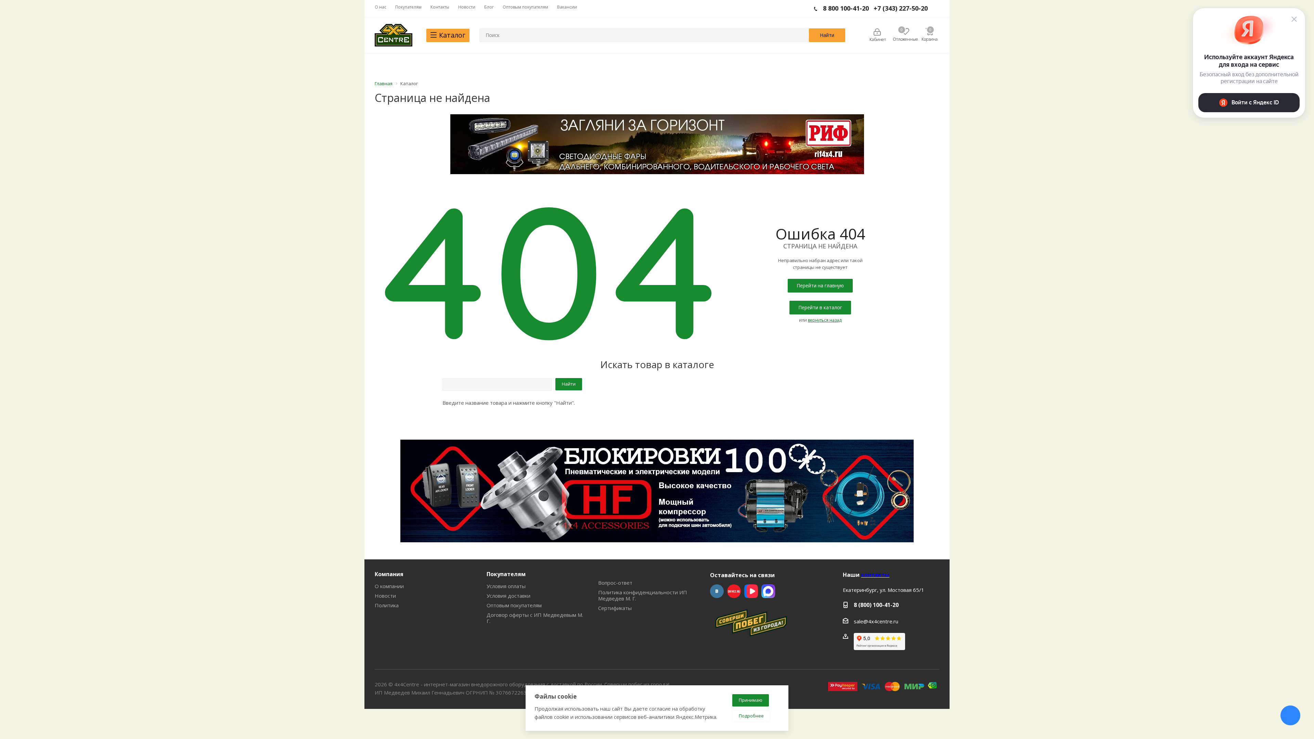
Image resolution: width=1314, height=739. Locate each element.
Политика (387, 605)
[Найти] (827, 35)
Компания (389, 574)
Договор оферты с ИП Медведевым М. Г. (535, 617)
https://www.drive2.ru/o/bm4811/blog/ (734, 591)
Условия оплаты (506, 586)
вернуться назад (824, 320)
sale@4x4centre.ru (876, 621)
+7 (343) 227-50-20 (901, 8)
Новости (385, 595)
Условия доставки (508, 595)
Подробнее (751, 716)
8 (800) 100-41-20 (876, 605)
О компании (389, 586)
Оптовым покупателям (514, 605)
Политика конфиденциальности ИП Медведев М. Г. (642, 595)
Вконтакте (717, 591)
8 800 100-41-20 (846, 8)
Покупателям (506, 574)
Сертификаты (615, 608)
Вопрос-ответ (615, 582)
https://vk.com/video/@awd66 (751, 591)
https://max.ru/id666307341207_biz (768, 591)
